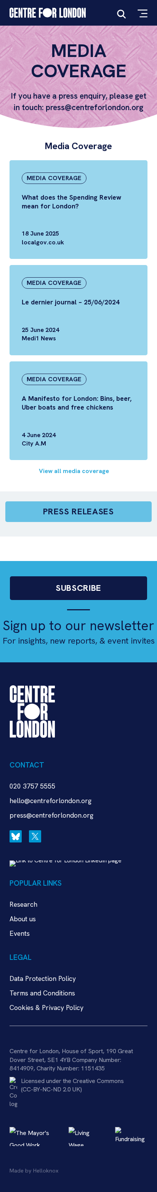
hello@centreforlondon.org (50, 800)
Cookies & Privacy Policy (46, 1007)
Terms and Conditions (42, 993)
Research (23, 904)
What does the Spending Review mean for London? (71, 201)
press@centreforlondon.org (51, 815)
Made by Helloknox (34, 1170)
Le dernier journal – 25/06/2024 (71, 302)
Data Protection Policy (43, 978)
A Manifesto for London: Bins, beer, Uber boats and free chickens (76, 402)
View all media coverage (74, 471)
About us (23, 918)
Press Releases (78, 511)
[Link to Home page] (48, 13)
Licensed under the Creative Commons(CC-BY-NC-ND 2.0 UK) (72, 1085)
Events (20, 933)
